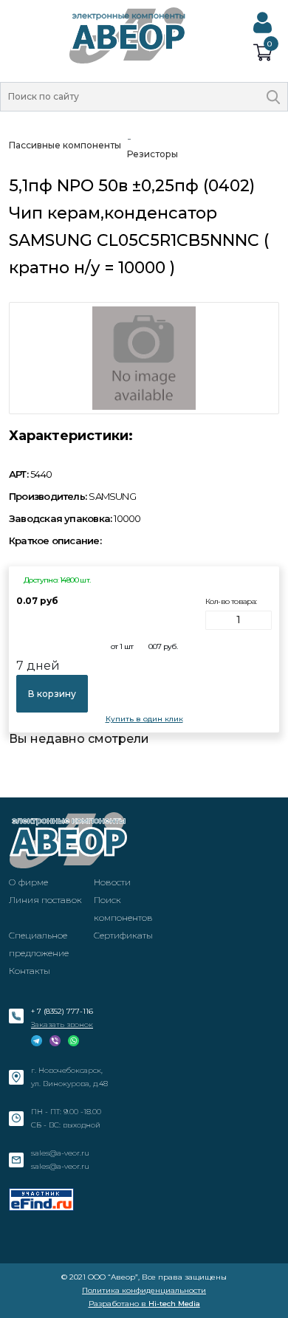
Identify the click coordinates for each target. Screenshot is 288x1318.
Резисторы (152, 153)
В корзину (52, 693)
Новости (112, 882)
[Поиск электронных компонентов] (41, 1199)
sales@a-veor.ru (60, 1153)
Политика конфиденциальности (144, 1290)
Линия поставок (45, 899)
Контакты (29, 970)
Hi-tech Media (174, 1303)
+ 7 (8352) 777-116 (62, 1011)
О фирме (28, 882)
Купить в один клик (144, 719)
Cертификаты (123, 935)
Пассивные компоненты (65, 145)
